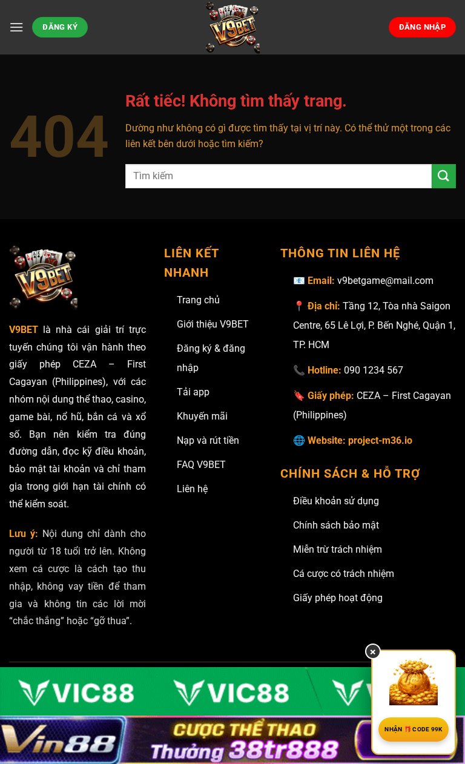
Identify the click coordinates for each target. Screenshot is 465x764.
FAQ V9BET (201, 464)
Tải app (193, 392)
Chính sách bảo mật (336, 525)
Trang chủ (198, 300)
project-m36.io (380, 440)
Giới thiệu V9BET (213, 324)
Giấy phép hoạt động (338, 598)
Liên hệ (192, 489)
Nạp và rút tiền (208, 440)
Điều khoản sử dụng (336, 501)
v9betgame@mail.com (385, 280)
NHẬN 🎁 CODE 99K (413, 729)
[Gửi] (444, 176)
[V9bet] (232, 27)
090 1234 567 (373, 370)
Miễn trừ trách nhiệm (337, 549)
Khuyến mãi (202, 416)
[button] (16, 27)
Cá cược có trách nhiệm (343, 573)
